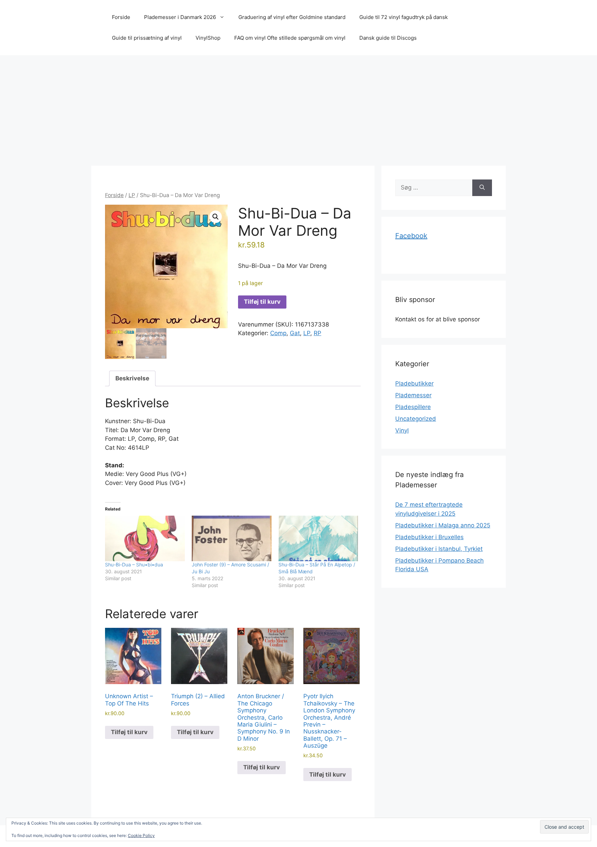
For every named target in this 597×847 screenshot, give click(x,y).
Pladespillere (413, 406)
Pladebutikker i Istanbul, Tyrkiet (439, 548)
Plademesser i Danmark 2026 (180, 17)
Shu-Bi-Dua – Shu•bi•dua (134, 564)
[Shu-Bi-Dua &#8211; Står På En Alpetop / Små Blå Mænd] (318, 538)
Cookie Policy (141, 835)
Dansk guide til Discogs (388, 38)
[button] (215, 217)
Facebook (411, 236)
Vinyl (402, 430)
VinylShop (208, 38)
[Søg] (482, 187)
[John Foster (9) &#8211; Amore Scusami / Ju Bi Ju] (232, 538)
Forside (121, 17)
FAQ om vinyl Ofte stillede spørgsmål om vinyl (289, 38)
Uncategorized (415, 418)
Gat (295, 333)
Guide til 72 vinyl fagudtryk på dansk (403, 17)
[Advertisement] (298, 107)
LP (132, 195)
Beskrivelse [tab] (132, 378)
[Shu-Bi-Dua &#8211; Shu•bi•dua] (145, 538)
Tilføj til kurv (262, 301)
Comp (278, 333)
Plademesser (413, 395)
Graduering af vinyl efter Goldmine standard (291, 17)
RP (317, 333)
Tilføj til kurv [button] (129, 732)
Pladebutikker (414, 383)
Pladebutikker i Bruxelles (429, 537)
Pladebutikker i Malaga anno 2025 (442, 525)
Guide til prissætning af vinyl (147, 38)
